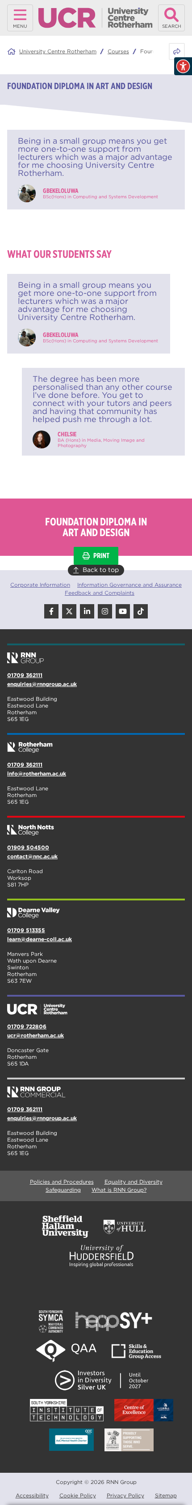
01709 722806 (26, 1026)
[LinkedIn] (87, 611)
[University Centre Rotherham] (96, 1006)
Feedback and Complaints (99, 592)
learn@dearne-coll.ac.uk (39, 939)
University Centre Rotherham (57, 51)
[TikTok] (141, 611)
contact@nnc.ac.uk (32, 856)
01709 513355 (26, 930)
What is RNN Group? (119, 1189)
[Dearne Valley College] (96, 909)
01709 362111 (24, 675)
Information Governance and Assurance (129, 584)
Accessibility (32, 1495)
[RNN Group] (96, 654)
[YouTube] (123, 611)
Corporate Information (40, 584)
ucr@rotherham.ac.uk (35, 1035)
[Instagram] (105, 611)
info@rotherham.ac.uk (36, 773)
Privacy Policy (125, 1495)
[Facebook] (51, 611)
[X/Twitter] (69, 611)
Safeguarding (63, 1189)
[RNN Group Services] (96, 1088)
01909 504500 (28, 847)
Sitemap (166, 1495)
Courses (118, 51)
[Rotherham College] (96, 744)
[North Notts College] (96, 827)
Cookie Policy (77, 1495)
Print (101, 555)
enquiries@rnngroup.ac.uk (42, 684)
